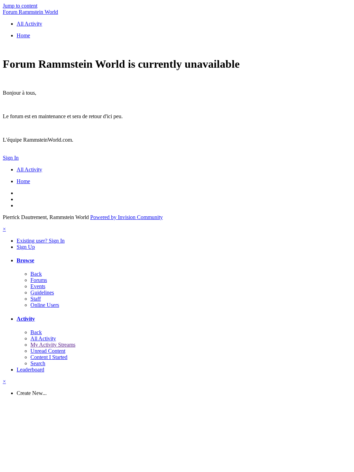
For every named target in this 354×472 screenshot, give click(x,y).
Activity (26, 319)
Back (36, 274)
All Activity (43, 338)
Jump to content (20, 6)
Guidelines (42, 292)
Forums (38, 280)
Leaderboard (30, 369)
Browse (25, 260)
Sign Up (26, 247)
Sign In (11, 158)
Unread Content (47, 351)
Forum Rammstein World (30, 12)
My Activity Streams (52, 345)
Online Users (44, 305)
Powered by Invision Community (126, 217)
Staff (35, 299)
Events (37, 286)
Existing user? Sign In (41, 241)
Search (37, 363)
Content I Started (48, 357)
